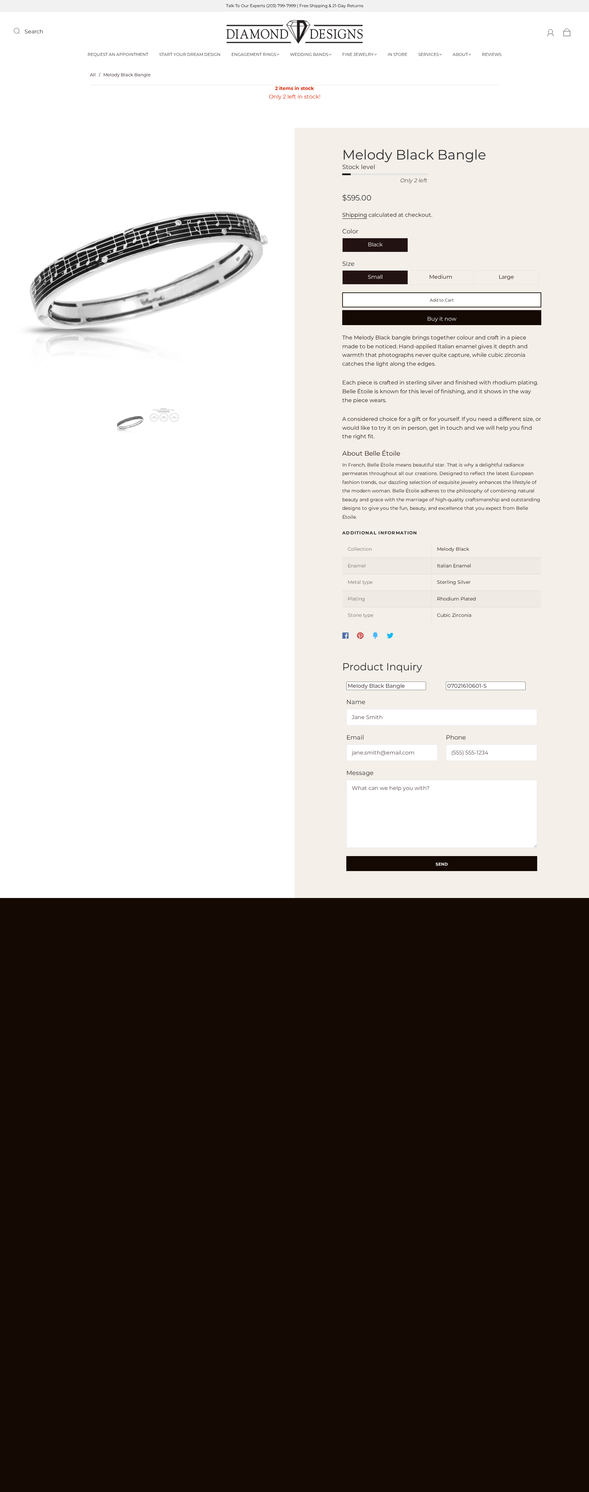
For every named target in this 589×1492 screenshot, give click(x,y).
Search (34, 31)
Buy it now (441, 319)
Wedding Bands (309, 54)
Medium (440, 277)
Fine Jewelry (358, 54)
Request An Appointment (118, 54)
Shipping (354, 215)
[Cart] (567, 32)
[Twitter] (390, 635)
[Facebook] (345, 635)
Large (506, 277)
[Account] (551, 32)
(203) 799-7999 (281, 5)
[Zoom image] (147, 270)
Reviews (491, 54)
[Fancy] (375, 635)
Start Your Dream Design (190, 54)
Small (375, 277)
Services (428, 54)
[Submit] (21, 30)
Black (375, 244)
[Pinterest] (360, 635)
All (93, 74)
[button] (40, 270)
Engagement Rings (253, 54)
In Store (397, 54)
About (460, 54)
